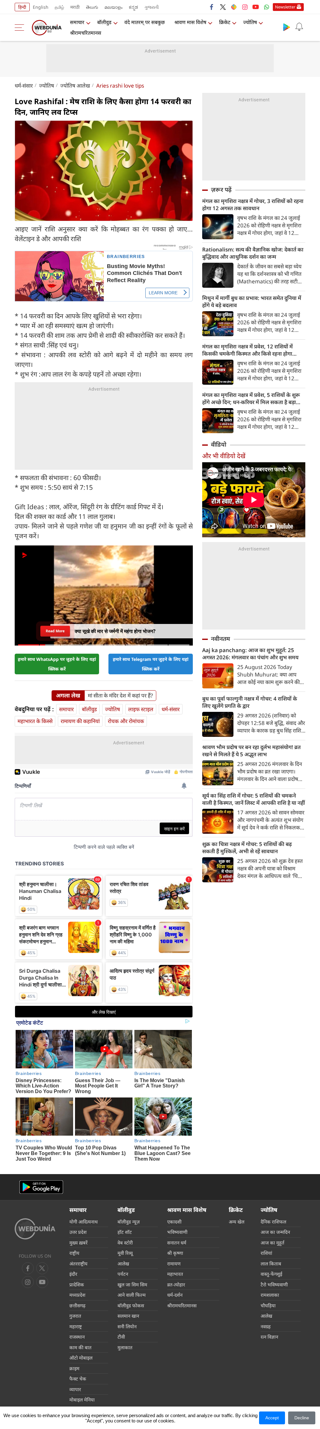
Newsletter (285, 7)
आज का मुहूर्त (272, 1242)
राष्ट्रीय (74, 1253)
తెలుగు (92, 7)
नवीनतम (220, 639)
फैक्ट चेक (77, 1379)
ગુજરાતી (151, 7)
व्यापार (75, 1389)
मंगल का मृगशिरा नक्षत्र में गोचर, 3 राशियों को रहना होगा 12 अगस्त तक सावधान (252, 204)
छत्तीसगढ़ (77, 1305)
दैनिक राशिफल (273, 1222)
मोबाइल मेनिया (82, 1399)
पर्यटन (123, 1274)
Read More (55, 631)
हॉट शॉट (125, 1232)
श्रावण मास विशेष (190, 22)
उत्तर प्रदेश (78, 1232)
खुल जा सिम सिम (132, 1284)
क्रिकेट (224, 22)
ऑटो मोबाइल (80, 1358)
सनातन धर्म (176, 1242)
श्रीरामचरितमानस (85, 32)
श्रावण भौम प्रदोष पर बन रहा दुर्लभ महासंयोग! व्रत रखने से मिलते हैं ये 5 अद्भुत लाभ (251, 750)
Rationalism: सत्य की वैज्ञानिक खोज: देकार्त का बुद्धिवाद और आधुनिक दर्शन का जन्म (252, 253)
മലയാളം (113, 7)
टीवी (121, 1337)
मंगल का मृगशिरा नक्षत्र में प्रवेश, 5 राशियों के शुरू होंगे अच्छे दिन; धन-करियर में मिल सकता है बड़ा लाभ (251, 398)
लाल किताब (271, 1263)
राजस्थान (77, 1337)
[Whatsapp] (266, 7)
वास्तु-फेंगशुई (271, 1274)
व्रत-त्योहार (176, 1284)
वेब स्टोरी (125, 1242)
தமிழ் (59, 7)
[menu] (21, 27)
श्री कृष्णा (175, 1253)
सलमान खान (128, 1316)
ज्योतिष (250, 22)
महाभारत (175, 1274)
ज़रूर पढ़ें (221, 189)
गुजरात (75, 1316)
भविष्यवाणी (177, 1232)
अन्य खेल (236, 1222)
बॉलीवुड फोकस (131, 1305)
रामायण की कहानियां (80, 721)
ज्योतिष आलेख (75, 85)
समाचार (77, 22)
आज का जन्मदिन (275, 1232)
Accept (272, 1417)
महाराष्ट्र (75, 1326)
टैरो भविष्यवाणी (274, 1284)
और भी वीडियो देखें (223, 456)
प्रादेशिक (76, 1284)
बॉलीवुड (104, 22)
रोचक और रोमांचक (126, 721)
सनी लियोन (127, 1326)
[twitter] (223, 7)
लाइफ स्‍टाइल (140, 709)
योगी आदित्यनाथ (83, 1222)
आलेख (123, 1263)
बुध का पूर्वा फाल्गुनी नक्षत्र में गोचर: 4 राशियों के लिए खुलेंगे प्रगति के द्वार (249, 702)
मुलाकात (125, 1347)
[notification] (299, 27)
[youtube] (255, 7)
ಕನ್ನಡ (133, 7)
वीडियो (218, 444)
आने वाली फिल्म (132, 1295)
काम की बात (80, 1347)
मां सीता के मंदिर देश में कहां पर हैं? (120, 695)
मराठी (75, 7)
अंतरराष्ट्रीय (78, 1263)
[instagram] (244, 7)
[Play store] (286, 27)
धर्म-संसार (24, 85)
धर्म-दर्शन (174, 1295)
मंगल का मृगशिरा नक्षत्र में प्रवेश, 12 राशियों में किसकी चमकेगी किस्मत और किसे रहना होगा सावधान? (247, 350)
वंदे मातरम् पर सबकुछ (144, 22)
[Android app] (41, 1187)
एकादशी (174, 1222)
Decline (301, 1417)
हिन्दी (22, 7)
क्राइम (74, 1368)
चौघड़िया (268, 1305)
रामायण (174, 1263)
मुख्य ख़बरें (78, 1242)
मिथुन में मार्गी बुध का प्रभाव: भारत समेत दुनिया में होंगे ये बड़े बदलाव (251, 301)
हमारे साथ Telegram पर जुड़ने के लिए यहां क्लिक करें (150, 664)
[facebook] (212, 7)
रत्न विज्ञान (269, 1337)
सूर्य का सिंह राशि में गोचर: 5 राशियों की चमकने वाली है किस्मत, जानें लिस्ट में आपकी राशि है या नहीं (253, 799)
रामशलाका (270, 1295)
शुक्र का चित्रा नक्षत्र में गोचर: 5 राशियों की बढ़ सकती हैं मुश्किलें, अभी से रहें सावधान (247, 847)
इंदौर (73, 1274)
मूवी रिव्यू (125, 1253)
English (40, 7)
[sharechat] (233, 7)
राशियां (266, 1253)
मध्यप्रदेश (77, 1295)
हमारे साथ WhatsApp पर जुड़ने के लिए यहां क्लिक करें (57, 664)
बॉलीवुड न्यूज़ (129, 1222)
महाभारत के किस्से (35, 721)
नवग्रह (266, 1326)
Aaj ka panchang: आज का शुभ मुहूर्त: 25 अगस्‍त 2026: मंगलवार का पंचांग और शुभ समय (250, 653)
